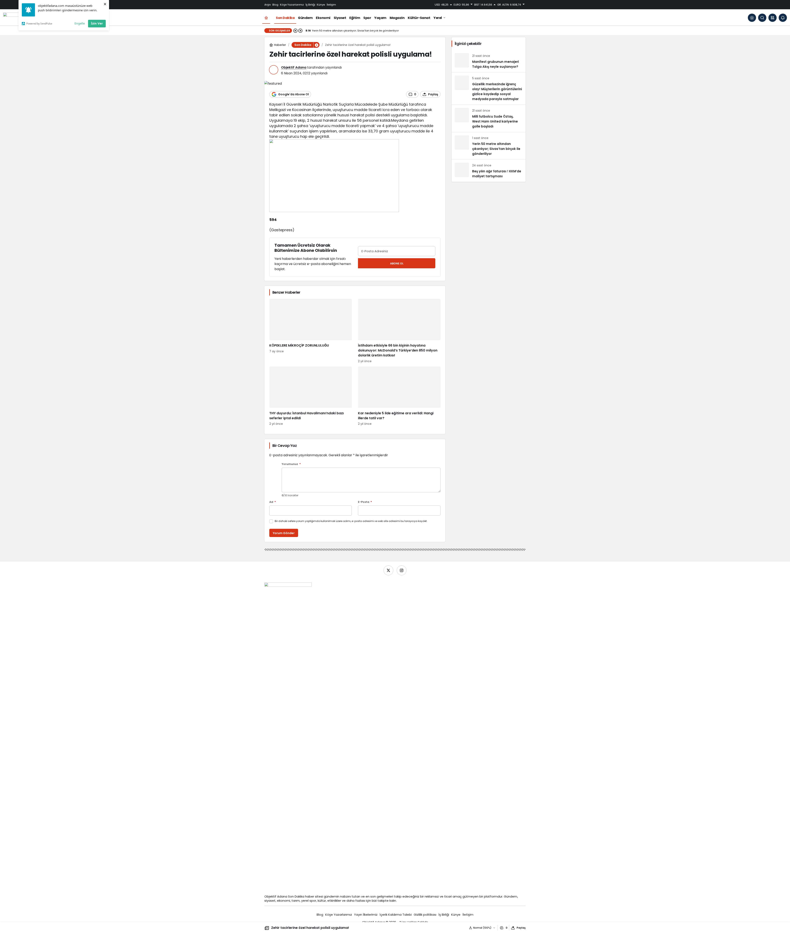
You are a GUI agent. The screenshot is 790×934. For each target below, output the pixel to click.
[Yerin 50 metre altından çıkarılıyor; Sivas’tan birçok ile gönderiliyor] (489, 145)
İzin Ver (97, 23)
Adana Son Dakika (290, 896)
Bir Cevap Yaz (284, 445)
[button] (772, 18)
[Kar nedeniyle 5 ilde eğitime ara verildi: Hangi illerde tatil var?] (399, 396)
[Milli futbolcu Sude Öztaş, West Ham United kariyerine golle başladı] (489, 118)
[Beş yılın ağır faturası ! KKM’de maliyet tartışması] (489, 171)
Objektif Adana (293, 67)
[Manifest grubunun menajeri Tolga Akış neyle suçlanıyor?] (489, 61)
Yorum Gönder (284, 533)
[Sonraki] (300, 31)
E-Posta (365, 502)
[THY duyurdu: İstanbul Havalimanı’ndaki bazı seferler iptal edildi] (310, 396)
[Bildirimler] (783, 18)
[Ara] (762, 18)
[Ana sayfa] (266, 17)
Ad (272, 502)
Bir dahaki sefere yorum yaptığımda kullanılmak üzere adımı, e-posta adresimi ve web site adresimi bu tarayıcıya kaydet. (351, 521)
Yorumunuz (291, 464)
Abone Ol (396, 263)
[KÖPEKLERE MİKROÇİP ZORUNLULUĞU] (310, 331)
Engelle (79, 23)
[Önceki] (295, 31)
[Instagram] (402, 570)
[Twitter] (388, 570)
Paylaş (521, 927)
